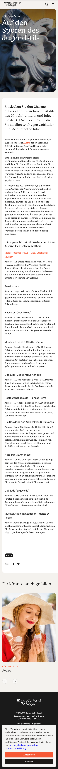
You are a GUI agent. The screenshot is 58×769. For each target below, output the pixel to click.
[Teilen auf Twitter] (18, 564)
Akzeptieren (29, 754)
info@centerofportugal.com (29, 723)
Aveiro (26, 142)
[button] (53, 4)
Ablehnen (29, 761)
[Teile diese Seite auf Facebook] (13, 564)
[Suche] (46, 4)
